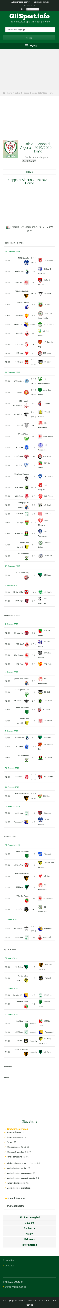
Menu (33, 46)
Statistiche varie (16, 1198)
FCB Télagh (48, 496)
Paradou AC (18, 324)
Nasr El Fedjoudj (22, 573)
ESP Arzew (47, 353)
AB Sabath (19, 344)
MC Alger (20, 522)
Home (9, 93)
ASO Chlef (19, 333)
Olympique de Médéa (21, 678)
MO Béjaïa (47, 505)
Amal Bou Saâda (22, 707)
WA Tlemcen (48, 476)
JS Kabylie (48, 592)
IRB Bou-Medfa (23, 302)
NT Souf (47, 304)
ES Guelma (18, 414)
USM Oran (48, 293)
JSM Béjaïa (19, 362)
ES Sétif (47, 362)
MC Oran (19, 353)
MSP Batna (19, 487)
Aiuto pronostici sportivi (20, 2)
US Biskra (47, 575)
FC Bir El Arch (49, 324)
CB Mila (19, 392)
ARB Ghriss (19, 315)
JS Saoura (19, 533)
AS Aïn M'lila (18, 592)
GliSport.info (29, 16)
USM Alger (19, 601)
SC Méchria (18, 456)
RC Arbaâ (19, 447)
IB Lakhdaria (48, 260)
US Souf (19, 465)
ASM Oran (19, 514)
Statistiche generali (17, 1129)
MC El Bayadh (23, 258)
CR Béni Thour (23, 434)
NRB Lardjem (19, 381)
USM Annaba (48, 436)
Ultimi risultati (30, 5)
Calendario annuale (41, 2)
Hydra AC (47, 514)
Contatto (9, 1265)
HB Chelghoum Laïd (21, 690)
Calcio (17, 93)
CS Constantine (23, 553)
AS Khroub (18, 282)
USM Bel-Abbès (22, 896)
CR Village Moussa (21, 474)
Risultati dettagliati (30, 1217)
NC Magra (48, 556)
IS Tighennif (18, 425)
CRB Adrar (19, 496)
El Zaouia (46, 403)
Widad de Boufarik (22, 291)
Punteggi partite (15, 1206)
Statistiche (29, 1228)
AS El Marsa (19, 271)
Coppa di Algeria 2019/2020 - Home (38, 93)
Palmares (29, 1239)
